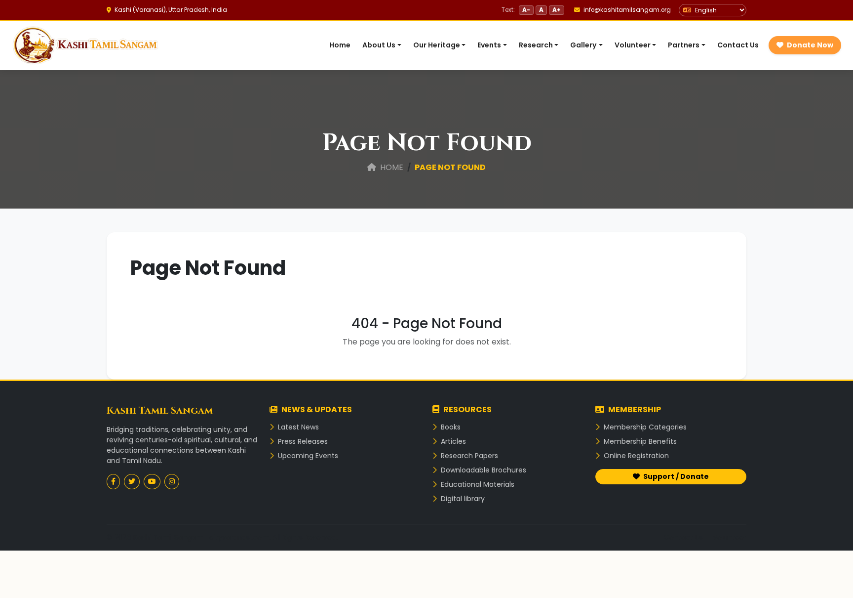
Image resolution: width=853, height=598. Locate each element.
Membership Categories (644, 427)
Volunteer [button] (633, 45)
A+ (556, 9)
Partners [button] (683, 45)
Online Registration (635, 456)
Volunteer (729, 537)
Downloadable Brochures (482, 470)
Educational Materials (476, 484)
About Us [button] (378, 45)
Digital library (462, 499)
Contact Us (738, 45)
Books (450, 427)
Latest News (297, 427)
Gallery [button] (583, 45)
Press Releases (302, 441)
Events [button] (489, 45)
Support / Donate (675, 476)
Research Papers (468, 456)
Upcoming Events (307, 456)
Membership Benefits (639, 441)
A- (526, 9)
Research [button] (536, 45)
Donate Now (809, 45)
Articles (452, 441)
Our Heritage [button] (436, 45)
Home (339, 45)
